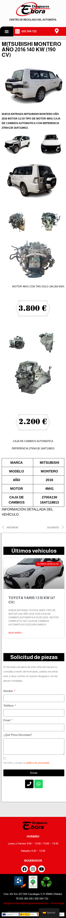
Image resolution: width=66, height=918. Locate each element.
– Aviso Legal (56, 903)
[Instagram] (33, 868)
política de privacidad (37, 762)
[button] (6, 31)
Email (7, 720)
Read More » (15, 633)
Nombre (8, 691)
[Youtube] (41, 868)
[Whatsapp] (38, 784)
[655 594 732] (17, 31)
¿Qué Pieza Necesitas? (17, 734)
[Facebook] (24, 868)
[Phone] (29, 784)
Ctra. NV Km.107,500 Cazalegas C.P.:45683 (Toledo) (33, 894)
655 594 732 (29, 31)
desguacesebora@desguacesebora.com (26, 903)
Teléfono (8, 705)
